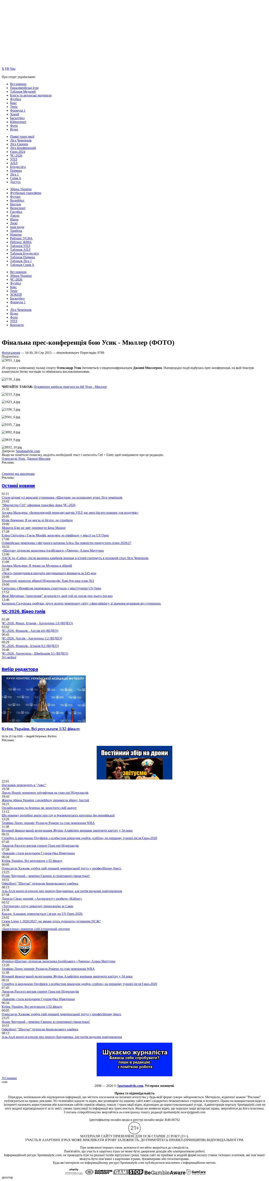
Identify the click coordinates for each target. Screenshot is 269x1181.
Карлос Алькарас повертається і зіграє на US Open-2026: (42, 913)
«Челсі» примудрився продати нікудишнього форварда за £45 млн (49, 573)
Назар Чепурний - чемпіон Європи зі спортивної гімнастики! (46, 876)
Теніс (14, 106)
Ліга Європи (19, 144)
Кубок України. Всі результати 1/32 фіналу (41, 729)
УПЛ (13, 159)
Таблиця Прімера (22, 257)
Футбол (15, 99)
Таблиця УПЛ (20, 246)
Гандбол (16, 212)
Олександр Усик (13, 458)
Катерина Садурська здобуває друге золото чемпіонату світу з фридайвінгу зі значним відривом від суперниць (81, 603)
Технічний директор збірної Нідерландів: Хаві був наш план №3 (48, 581)
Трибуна (16, 231)
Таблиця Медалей (23, 91)
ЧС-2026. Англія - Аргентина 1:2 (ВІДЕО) (32, 638)
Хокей (14, 114)
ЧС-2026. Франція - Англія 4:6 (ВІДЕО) (30, 631)
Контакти (17, 325)
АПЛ (13, 163)
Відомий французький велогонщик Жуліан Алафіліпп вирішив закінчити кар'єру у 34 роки (67, 830)
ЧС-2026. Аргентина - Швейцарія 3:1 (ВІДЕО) (35, 653)
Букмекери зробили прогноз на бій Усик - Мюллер (70, 386)
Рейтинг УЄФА (21, 238)
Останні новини (18, 486)
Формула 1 (17, 110)
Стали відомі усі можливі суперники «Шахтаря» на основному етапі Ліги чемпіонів (62, 497)
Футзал (15, 196)
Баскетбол (17, 118)
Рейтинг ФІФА (21, 242)
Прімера (16, 170)
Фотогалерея (11, 352)
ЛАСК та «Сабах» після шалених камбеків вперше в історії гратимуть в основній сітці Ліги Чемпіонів (75, 558)
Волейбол (17, 200)
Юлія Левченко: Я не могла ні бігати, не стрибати (37, 520)
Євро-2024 (17, 151)
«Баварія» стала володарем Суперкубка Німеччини (38, 853)
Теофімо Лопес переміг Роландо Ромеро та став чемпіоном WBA (48, 823)
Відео (14, 129)
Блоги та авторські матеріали (31, 95)
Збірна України (21, 189)
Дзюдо (14, 215)
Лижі (13, 223)
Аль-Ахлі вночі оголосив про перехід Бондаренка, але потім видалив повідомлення (62, 891)
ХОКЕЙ (16, 294)
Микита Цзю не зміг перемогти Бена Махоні (34, 528)
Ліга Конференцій (23, 148)
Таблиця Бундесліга (24, 253)
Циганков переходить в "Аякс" (24, 785)
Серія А (15, 178)
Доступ (15, 182)
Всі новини (18, 84)
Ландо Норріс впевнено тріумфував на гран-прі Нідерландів (45, 792)
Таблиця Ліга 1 (21, 261)
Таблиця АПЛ (20, 249)
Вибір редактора (20, 669)
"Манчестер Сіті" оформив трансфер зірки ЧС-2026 (38, 505)
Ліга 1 (14, 174)
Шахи (14, 219)
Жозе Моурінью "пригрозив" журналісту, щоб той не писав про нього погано (57, 596)
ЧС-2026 (16, 155)
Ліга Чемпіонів (21, 140)
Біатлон (15, 204)
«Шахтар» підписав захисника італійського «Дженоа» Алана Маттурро (53, 550)
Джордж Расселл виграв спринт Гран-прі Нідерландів (40, 845)
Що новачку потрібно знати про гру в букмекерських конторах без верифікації (58, 815)
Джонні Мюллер (38, 458)
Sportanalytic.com (28, 451)
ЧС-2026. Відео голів (23, 611)
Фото (14, 125)
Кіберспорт (18, 122)
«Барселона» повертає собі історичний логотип (36, 929)
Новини (16, 234)
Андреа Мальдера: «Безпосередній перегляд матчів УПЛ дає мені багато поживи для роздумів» (70, 512)
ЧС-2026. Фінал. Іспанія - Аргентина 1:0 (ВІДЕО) (37, 623)
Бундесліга (18, 167)
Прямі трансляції (22, 136)
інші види (17, 227)
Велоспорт (17, 208)
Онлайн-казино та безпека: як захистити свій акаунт (39, 808)
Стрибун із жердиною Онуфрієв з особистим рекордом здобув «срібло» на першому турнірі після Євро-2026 (79, 838)
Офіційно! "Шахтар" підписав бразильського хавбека (40, 883)
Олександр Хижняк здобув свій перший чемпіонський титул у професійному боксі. (61, 868)
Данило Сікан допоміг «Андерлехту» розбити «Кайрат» (42, 898)
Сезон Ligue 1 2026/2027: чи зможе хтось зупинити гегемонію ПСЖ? (51, 921)
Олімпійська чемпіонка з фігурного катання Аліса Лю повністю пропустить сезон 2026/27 (66, 543)
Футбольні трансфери (25, 193)
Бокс (13, 103)
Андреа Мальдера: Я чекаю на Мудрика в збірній (37, 565)
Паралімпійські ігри (24, 88)
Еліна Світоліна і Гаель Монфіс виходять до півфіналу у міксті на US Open (55, 535)
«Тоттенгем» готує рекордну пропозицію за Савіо (37, 906)
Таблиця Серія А (22, 265)
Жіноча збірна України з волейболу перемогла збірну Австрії (45, 800)
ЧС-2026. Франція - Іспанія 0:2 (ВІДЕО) (30, 646)
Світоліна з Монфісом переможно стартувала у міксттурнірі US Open (51, 588)
